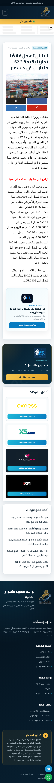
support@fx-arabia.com (40, 711)
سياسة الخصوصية (42, 693)
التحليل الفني (45, 652)
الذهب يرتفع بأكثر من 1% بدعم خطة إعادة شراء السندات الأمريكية (28, 530)
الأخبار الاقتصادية (43, 657)
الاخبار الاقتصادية (40, 48)
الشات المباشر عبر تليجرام (40, 715)
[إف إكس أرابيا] (45, 12)
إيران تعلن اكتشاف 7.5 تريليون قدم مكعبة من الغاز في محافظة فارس (27, 552)
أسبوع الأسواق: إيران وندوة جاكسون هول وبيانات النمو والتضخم (27, 541)
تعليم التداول (44, 661)
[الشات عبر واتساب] (48, 777)
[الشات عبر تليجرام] (48, 768)
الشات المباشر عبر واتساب (39, 720)
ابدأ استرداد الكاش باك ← (27, 325)
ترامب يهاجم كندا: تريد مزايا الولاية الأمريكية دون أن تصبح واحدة (31, 564)
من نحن (47, 688)
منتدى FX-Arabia (43, 684)
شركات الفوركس (43, 666)
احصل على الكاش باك (27, 377)
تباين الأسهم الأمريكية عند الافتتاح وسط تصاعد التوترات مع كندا (28, 519)
